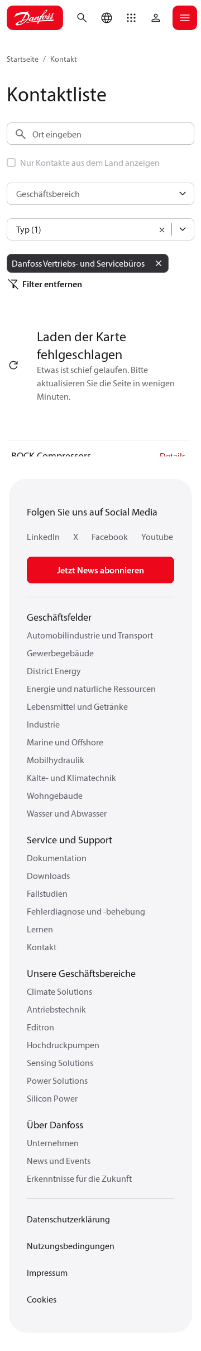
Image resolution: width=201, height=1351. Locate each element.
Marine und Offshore (65, 742)
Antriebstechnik (56, 1009)
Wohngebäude (55, 795)
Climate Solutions (59, 991)
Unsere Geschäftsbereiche (81, 973)
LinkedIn (43, 536)
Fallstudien (47, 893)
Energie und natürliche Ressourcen (91, 688)
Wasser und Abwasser (67, 813)
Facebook (110, 536)
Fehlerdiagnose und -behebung (86, 911)
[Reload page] (13, 365)
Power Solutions (57, 1080)
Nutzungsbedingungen (70, 1245)
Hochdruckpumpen (63, 1044)
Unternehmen (53, 1142)
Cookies (41, 1299)
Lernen (40, 929)
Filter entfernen (52, 283)
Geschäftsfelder (59, 617)
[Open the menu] (185, 18)
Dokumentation (57, 857)
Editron (40, 1027)
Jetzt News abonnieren (100, 570)
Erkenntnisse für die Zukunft (79, 1178)
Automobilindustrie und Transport (90, 635)
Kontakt (63, 59)
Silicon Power (52, 1098)
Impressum (47, 1272)
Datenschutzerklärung (68, 1219)
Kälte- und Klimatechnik (71, 777)
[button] (131, 18)
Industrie (43, 724)
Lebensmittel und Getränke (77, 706)
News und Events (58, 1160)
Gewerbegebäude (60, 653)
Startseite (23, 59)
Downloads (48, 875)
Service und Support (69, 839)
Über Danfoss (55, 1124)
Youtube (157, 536)
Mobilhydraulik (55, 759)
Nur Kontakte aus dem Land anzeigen (90, 162)
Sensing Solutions (60, 1062)
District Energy (54, 670)
